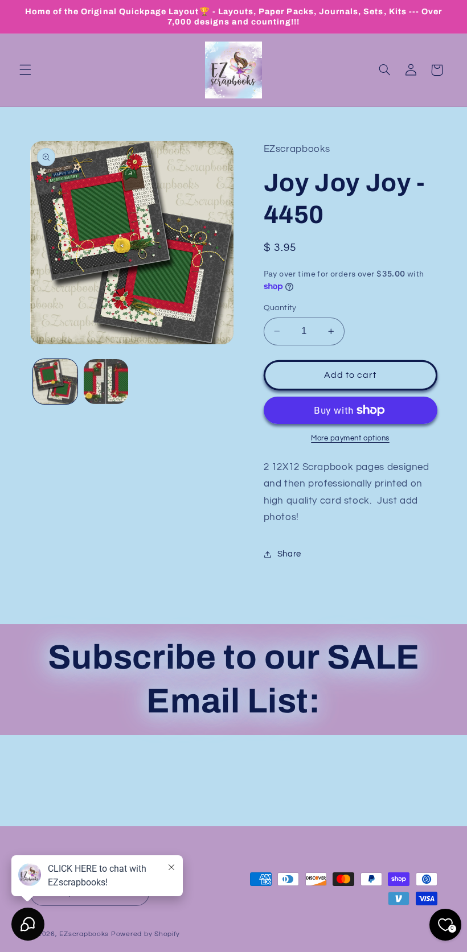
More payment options (350, 438)
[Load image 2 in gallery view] (106, 381)
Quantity (280, 308)
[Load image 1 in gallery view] (55, 381)
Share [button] (289, 554)
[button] (25, 70)
